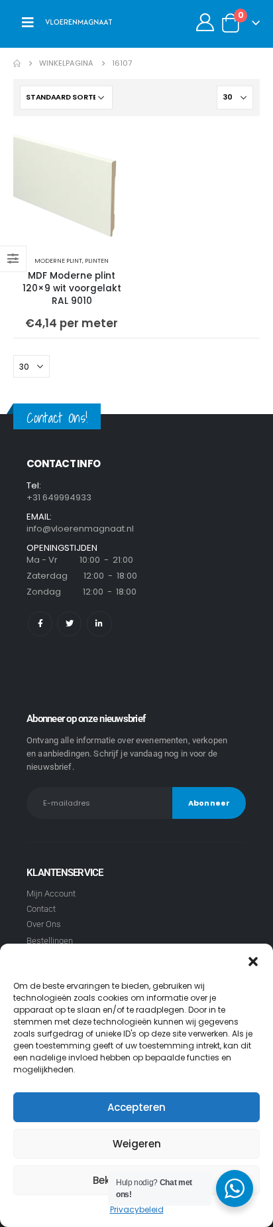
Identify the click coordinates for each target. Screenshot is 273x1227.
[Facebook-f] (40, 623)
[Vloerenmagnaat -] (78, 22)
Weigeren (137, 1144)
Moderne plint (58, 260)
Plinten (97, 260)
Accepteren (136, 1107)
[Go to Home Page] (17, 63)
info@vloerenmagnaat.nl (80, 528)
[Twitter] (69, 623)
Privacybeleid (137, 1209)
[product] (71, 187)
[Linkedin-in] (99, 623)
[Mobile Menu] (27, 22)
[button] (253, 960)
